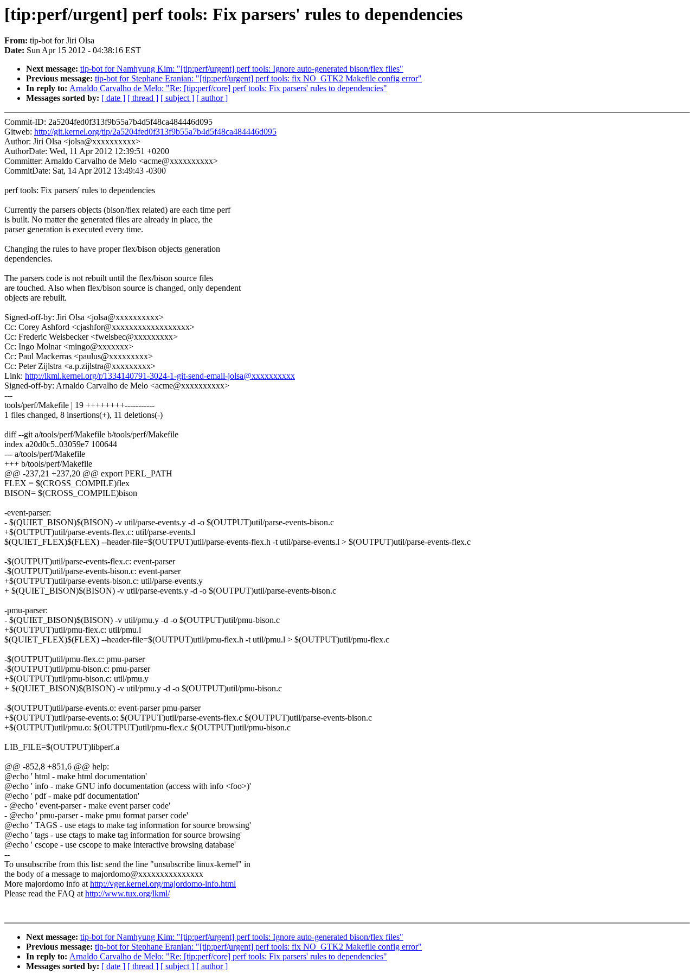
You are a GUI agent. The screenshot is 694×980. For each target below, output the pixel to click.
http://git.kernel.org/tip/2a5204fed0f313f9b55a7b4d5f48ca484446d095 (155, 131)
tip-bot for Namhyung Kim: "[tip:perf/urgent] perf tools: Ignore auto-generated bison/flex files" (241, 68)
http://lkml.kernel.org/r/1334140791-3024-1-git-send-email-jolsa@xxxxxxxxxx (160, 375)
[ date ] (113, 98)
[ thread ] (142, 98)
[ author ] (212, 98)
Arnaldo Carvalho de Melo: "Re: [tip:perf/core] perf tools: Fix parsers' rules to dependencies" (228, 88)
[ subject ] (177, 98)
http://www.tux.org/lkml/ (127, 893)
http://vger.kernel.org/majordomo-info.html (163, 883)
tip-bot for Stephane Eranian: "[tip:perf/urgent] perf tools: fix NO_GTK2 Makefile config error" (258, 78)
